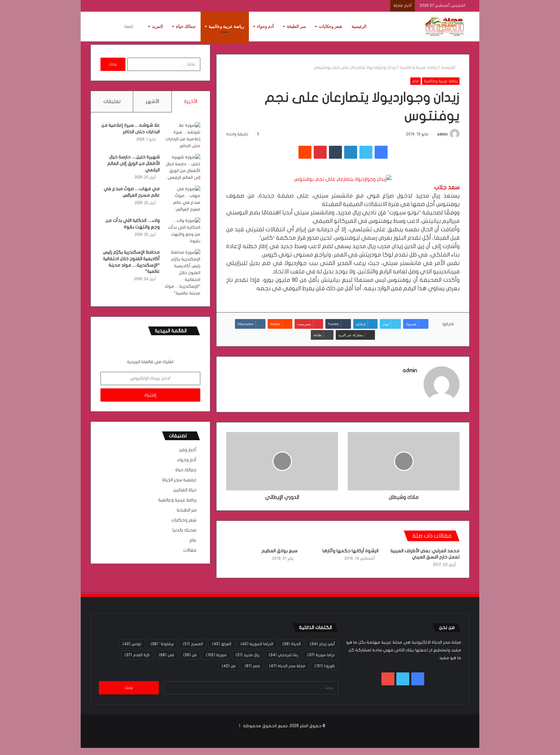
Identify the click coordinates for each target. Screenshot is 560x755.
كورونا (324, 666)
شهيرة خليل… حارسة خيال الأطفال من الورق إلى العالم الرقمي (133, 163)
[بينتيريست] (320, 152)
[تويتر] (365, 152)
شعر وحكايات (330, 26)
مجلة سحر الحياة (287, 666)
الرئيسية (359, 26)
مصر (252, 666)
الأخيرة (190, 101)
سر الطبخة (296, 26)
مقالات (189, 550)
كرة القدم (137, 655)
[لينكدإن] (350, 152)
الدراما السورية (256, 644)
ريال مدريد (248, 655)
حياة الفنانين (184, 490)
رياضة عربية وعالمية (226, 26)
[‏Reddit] (304, 152)
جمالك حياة (186, 26)
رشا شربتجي (283, 655)
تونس (131, 644)
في (166, 655)
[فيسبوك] (381, 152)
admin (442, 134)
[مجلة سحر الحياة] (445, 27)
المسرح (193, 644)
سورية (216, 655)
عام (415, 81)
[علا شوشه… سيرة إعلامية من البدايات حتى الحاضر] (182, 135)
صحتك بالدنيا (184, 530)
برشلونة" (162, 644)
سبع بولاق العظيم (280, 550)
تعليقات (112, 101)
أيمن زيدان (322, 644)
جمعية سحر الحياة (179, 480)
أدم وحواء (265, 26)
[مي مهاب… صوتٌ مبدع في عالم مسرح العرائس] (182, 199)
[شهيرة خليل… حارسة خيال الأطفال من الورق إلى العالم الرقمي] (182, 167)
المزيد (157, 26)
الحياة (291, 644)
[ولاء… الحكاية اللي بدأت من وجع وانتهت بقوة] (182, 231)
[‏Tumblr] (335, 152)
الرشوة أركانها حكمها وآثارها (350, 550)
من (229, 666)
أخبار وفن (187, 450)
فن (190, 655)
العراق (221, 644)
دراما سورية (321, 655)
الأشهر (152, 101)
